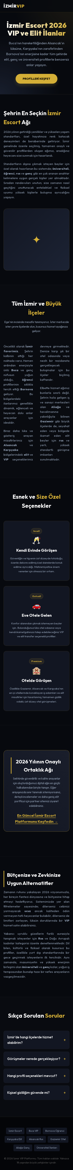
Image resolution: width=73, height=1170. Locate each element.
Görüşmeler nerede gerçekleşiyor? (33, 1059)
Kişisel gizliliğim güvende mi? (28, 1092)
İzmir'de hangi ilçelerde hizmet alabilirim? (30, 1040)
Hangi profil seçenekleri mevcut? (32, 1076)
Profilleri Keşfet (36, 78)
